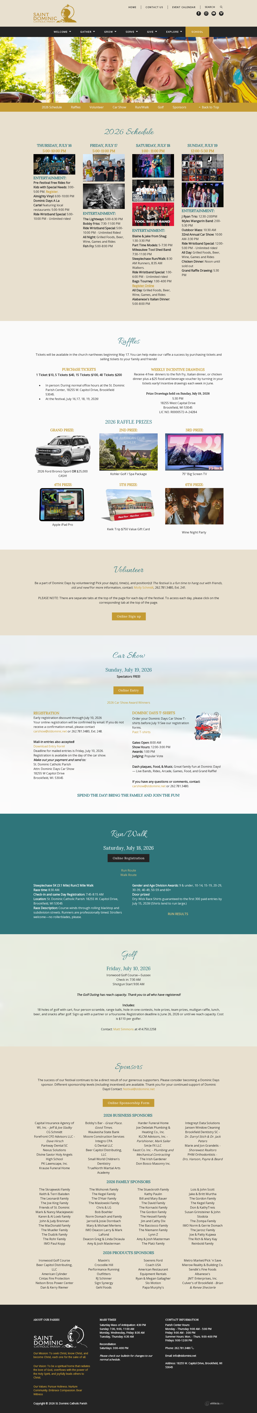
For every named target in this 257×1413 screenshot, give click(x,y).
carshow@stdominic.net (50, 731)
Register (52, 192)
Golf (161, 107)
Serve (130, 31)
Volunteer (97, 107)
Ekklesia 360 (214, 1404)
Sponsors (179, 107)
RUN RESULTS (178, 914)
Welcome (61, 31)
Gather (85, 31)
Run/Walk (142, 107)
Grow (108, 31)
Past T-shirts (141, 732)
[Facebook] (198, 13)
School (197, 31)
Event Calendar (184, 7)
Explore (172, 31)
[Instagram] (206, 13)
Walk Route (128, 875)
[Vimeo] (221, 13)
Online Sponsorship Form (128, 1103)
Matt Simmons (123, 1029)
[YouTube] (213, 13)
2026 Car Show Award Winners (128, 702)
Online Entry (128, 690)
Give (150, 31)
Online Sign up (129, 616)
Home (132, 7)
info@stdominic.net (184, 1355)
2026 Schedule (52, 107)
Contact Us (154, 7)
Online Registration (128, 858)
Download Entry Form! (49, 746)
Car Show (119, 107)
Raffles (76, 107)
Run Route (128, 870)
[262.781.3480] (192, 1348)
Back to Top (210, 107)
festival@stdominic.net (139, 1089)
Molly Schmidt (144, 587)
